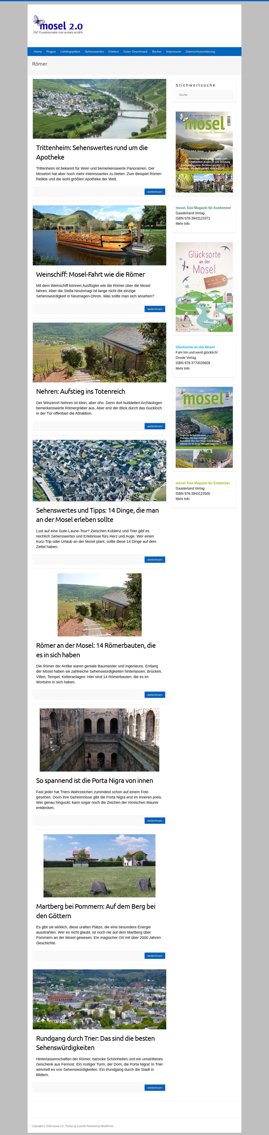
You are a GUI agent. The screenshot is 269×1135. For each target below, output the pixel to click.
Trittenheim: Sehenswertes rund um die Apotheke (92, 152)
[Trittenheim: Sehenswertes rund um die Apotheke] (99, 109)
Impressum (173, 51)
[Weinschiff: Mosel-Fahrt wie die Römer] (99, 235)
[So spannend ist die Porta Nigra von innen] (99, 740)
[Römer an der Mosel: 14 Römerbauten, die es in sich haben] (99, 604)
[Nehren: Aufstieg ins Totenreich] (99, 352)
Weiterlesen (154, 191)
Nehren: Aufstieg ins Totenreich (80, 391)
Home (38, 51)
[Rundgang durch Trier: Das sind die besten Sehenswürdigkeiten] (99, 999)
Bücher (157, 51)
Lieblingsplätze (70, 51)
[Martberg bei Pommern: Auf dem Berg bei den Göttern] (99, 865)
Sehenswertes (94, 51)
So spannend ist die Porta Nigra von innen (94, 780)
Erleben (113, 51)
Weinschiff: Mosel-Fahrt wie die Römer (90, 274)
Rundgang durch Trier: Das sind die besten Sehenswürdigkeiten (95, 1043)
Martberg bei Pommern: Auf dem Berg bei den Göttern (95, 911)
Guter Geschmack (135, 51)
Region (51, 51)
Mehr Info (183, 223)
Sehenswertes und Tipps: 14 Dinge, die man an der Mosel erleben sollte (97, 515)
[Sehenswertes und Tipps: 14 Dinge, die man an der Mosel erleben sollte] (99, 470)
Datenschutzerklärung (200, 51)
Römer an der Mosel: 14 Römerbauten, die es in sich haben (96, 650)
